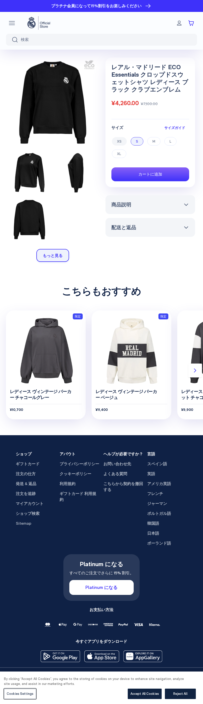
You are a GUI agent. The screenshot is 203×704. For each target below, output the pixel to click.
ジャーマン (157, 503)
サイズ (117, 127)
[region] (101, 688)
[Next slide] (195, 370)
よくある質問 (115, 473)
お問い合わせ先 (117, 463)
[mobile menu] (12, 23)
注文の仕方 (26, 473)
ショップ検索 (28, 513)
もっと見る (53, 255)
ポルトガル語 (159, 513)
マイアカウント (30, 503)
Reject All (180, 694)
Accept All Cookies (144, 694)
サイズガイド (174, 127)
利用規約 (68, 483)
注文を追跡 (26, 493)
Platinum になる (101, 587)
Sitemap (23, 523)
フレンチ (155, 493)
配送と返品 (123, 227)
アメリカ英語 (159, 483)
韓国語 (153, 523)
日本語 (153, 533)
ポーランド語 (159, 543)
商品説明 (121, 205)
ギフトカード (28, 463)
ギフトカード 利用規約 (78, 496)
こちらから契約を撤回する (123, 486)
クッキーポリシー (75, 473)
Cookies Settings (20, 694)
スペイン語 (157, 463)
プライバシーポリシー (79, 463)
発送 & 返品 (26, 483)
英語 (151, 473)
